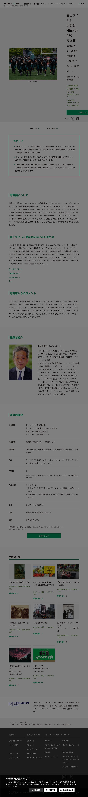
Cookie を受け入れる (67, 790)
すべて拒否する (50, 790)
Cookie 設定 (36, 790)
